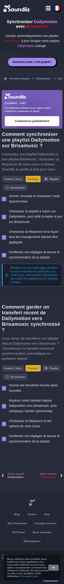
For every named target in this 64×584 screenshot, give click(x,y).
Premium (33, 179)
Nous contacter (42, 532)
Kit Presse (19, 532)
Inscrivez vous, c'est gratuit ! (32, 61)
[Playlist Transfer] (17, 8)
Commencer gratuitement (32, 121)
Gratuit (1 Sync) (13, 179)
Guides (32, 514)
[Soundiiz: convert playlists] (32, 502)
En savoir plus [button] (29, 576)
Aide (47, 514)
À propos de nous (46, 523)
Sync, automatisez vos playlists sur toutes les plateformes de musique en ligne (34, 278)
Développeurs (32, 541)
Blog (17, 514)
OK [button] (53, 567)
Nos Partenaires (17, 523)
